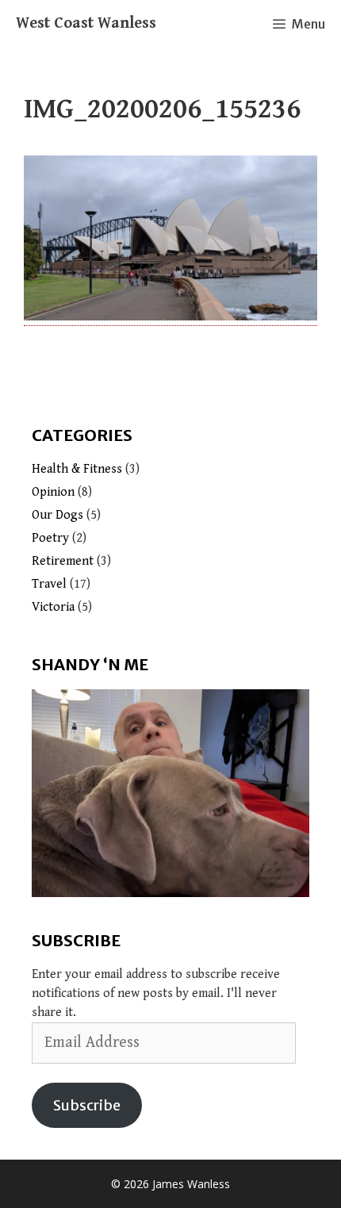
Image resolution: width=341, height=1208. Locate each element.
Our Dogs (57, 515)
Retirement (63, 561)
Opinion (53, 492)
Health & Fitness (77, 469)
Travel (49, 584)
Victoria (53, 607)
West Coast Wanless (86, 23)
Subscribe (87, 1105)
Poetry (50, 538)
